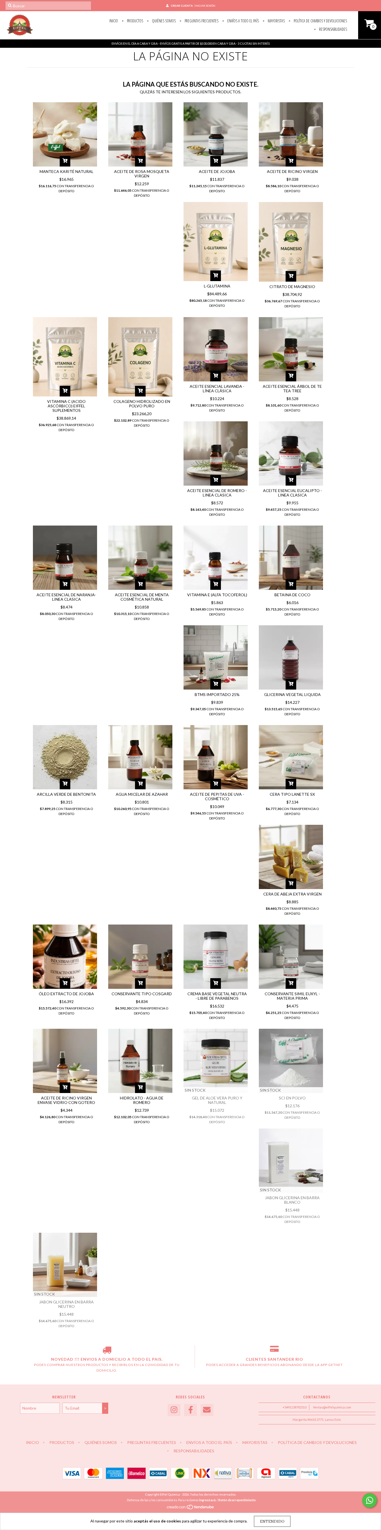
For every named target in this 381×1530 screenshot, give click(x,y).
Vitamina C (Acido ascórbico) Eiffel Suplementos (66, 406)
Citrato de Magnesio (292, 286)
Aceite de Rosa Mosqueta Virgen (141, 173)
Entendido (272, 1521)
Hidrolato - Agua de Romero (141, 1100)
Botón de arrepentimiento (237, 1500)
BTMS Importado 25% (217, 694)
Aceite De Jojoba (217, 171)
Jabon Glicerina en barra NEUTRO (66, 1304)
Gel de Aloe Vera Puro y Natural (217, 1100)
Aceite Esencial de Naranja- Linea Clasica (66, 597)
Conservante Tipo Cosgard (142, 993)
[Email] (207, 1410)
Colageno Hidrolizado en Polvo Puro (142, 403)
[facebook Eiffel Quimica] (190, 1410)
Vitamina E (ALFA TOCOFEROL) (217, 594)
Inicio (113, 20)
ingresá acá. (207, 1500)
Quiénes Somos (163, 20)
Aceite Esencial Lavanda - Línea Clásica (217, 388)
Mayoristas (276, 20)
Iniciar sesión (205, 5)
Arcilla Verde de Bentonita (66, 794)
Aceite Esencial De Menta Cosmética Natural (142, 597)
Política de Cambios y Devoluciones (320, 20)
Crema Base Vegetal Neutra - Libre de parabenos (217, 996)
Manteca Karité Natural (66, 171)
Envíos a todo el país (242, 20)
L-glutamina (217, 286)
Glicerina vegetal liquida (292, 694)
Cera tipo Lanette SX (292, 794)
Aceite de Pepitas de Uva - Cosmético (217, 796)
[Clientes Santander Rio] (274, 1350)
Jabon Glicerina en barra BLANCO (292, 1199)
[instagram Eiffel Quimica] (174, 1410)
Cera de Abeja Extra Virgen (292, 894)
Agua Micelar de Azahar (142, 794)
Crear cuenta (182, 5)
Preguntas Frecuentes (201, 20)
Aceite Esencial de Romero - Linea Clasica (217, 492)
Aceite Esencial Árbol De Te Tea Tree (292, 388)
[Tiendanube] (190, 1508)
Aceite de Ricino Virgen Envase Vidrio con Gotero (66, 1100)
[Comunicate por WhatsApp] (369, 1500)
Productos (134, 20)
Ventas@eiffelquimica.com (332, 1407)
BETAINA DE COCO (292, 594)
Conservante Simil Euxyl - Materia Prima (292, 996)
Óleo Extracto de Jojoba (66, 993)
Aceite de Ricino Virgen (292, 171)
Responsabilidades (332, 29)
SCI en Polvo (292, 1098)
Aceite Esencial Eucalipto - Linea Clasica (292, 492)
